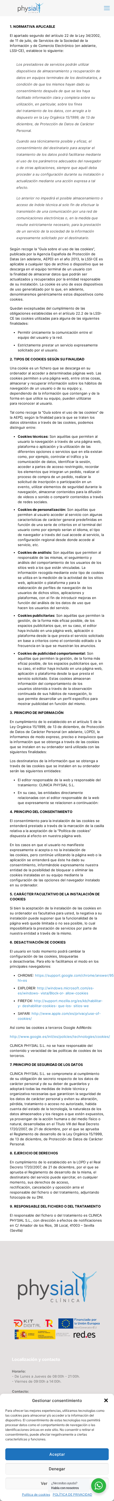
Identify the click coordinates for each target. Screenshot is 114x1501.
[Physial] (30, 8)
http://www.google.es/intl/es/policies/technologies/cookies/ (60, 1036)
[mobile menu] (106, 7)
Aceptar (57, 1454)
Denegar (57, 1468)
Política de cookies (36, 1494)
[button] (106, 1400)
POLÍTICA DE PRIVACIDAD (72, 1494)
